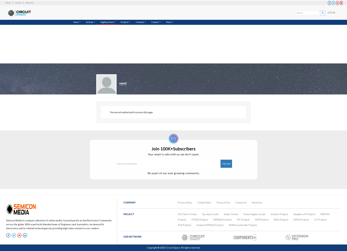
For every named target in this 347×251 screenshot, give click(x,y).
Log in (331, 12)
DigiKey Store (107, 22)
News (76, 22)
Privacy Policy (185, 202)
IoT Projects (320, 219)
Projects (125, 22)
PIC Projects (243, 219)
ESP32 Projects (301, 219)
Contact (18, 2)
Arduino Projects (279, 214)
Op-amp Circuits (210, 214)
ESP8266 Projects (222, 219)
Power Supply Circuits (254, 214)
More (169, 22)
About (8, 2)
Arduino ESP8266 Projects (210, 225)
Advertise (29, 2)
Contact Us (241, 202)
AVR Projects (262, 219)
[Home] (22, 13)
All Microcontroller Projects (243, 225)
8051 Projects (281, 219)
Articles (90, 22)
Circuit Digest (173, 247)
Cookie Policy (204, 202)
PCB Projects (184, 225)
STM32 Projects (200, 219)
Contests (140, 22)
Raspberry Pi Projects (304, 214)
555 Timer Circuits (187, 214)
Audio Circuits (231, 214)
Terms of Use (223, 202)
